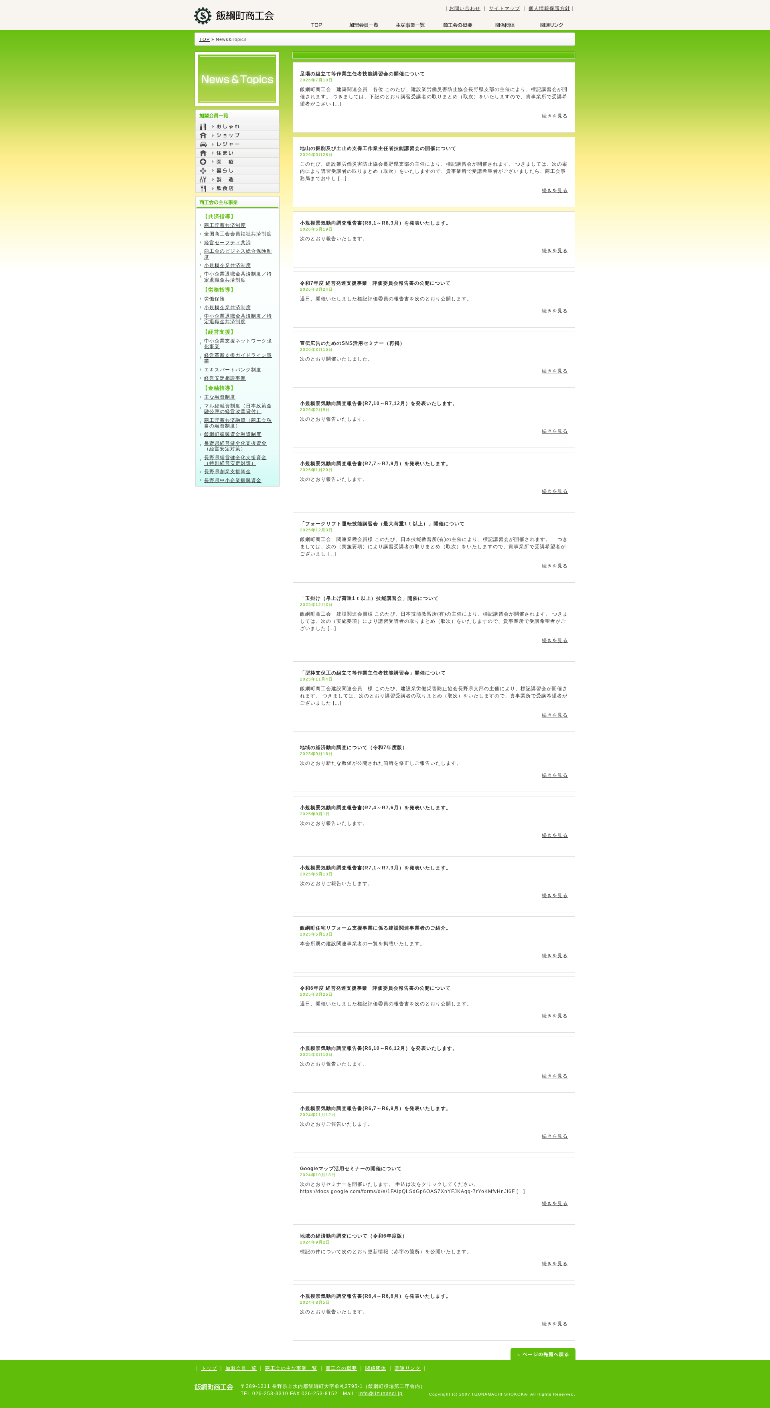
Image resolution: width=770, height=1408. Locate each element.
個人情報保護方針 (549, 8)
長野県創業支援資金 (227, 471)
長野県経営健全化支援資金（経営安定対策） (235, 446)
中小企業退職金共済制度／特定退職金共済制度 (238, 276)
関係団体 (504, 25)
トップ (209, 1368)
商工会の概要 (457, 25)
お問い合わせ (464, 8)
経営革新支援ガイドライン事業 (238, 358)
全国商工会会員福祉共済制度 (238, 234)
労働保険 (214, 299)
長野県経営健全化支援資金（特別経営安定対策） (235, 460)
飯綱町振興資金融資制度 (232, 434)
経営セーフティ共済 (227, 242)
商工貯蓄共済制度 (225, 225)
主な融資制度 (219, 397)
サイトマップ (504, 8)
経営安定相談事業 (225, 378)
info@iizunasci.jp (381, 1393)
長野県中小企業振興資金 (232, 480)
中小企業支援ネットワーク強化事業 (238, 343)
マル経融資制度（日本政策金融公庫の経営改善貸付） (238, 408)
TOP (317, 25)
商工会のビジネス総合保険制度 (238, 253)
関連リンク (408, 1368)
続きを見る (555, 116)
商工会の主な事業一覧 (291, 1368)
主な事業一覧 (410, 25)
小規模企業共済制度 (227, 265)
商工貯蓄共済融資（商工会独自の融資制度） (238, 423)
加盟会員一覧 (363, 25)
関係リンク (551, 25)
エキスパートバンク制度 (232, 370)
